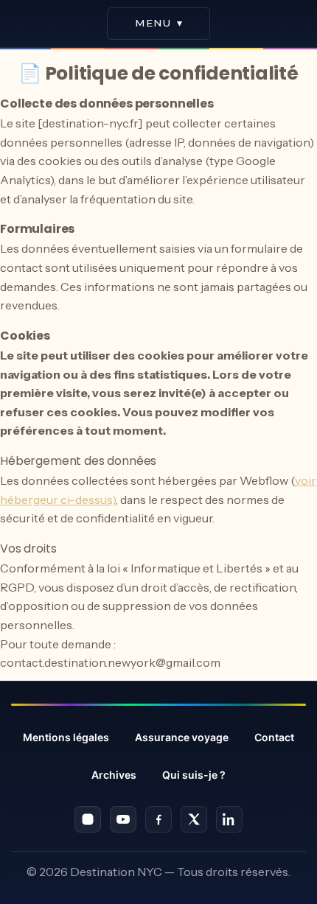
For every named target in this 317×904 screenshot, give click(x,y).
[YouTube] (123, 819)
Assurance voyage (182, 737)
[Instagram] (87, 819)
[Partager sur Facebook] (158, 819)
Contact (274, 737)
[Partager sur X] (194, 819)
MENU (159, 23)
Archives (113, 774)
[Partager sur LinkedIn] (229, 819)
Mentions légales (66, 737)
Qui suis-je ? (194, 774)
